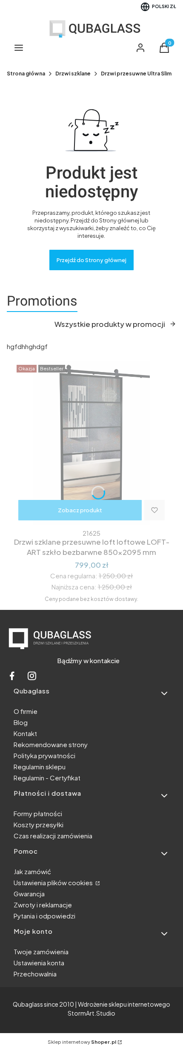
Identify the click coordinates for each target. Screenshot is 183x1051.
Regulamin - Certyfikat (47, 778)
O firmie (25, 711)
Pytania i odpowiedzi (44, 916)
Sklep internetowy (82, 1042)
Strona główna (26, 73)
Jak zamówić (32, 871)
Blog (21, 722)
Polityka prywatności (44, 755)
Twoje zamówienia (41, 951)
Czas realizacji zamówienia (53, 836)
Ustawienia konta (39, 963)
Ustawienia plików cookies (54, 882)
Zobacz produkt (80, 510)
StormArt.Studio (91, 1013)
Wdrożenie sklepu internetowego (124, 1004)
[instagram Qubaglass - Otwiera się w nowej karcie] (32, 678)
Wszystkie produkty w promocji (109, 324)
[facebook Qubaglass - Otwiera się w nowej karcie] (12, 678)
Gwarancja (29, 893)
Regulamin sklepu (40, 766)
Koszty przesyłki (38, 824)
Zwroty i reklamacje (43, 905)
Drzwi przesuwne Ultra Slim (136, 73)
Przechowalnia (35, 974)
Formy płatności (38, 813)
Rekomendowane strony (51, 744)
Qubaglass (28, 1004)
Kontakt (25, 733)
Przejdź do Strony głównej (91, 260)
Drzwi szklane (73, 73)
